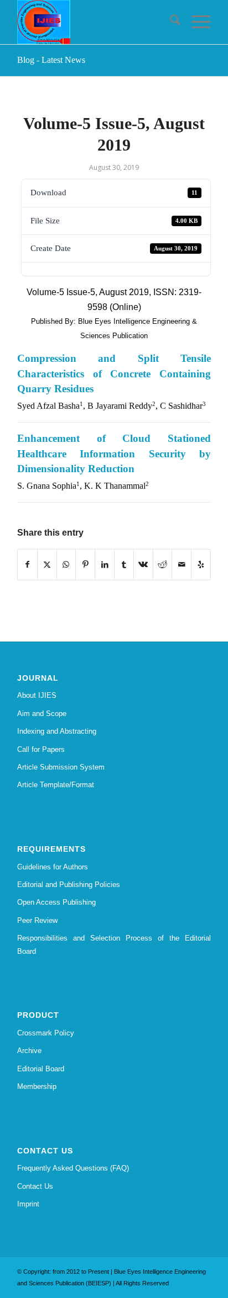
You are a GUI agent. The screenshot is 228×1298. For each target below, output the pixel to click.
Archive (29, 1050)
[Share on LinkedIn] (104, 564)
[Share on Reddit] (162, 564)
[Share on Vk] (143, 564)
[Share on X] (47, 564)
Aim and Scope (41, 713)
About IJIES (36, 695)
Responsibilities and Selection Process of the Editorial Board (114, 944)
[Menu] (195, 22)
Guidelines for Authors (52, 867)
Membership (36, 1086)
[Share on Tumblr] (124, 564)
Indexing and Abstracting (56, 731)
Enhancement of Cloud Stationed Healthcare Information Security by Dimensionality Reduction (114, 453)
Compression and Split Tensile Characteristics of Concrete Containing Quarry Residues (114, 373)
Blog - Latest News (51, 60)
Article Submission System (61, 767)
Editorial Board (40, 1069)
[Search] (169, 22)
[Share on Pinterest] (85, 564)
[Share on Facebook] (27, 564)
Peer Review (37, 920)
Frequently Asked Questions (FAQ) (73, 1168)
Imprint (28, 1204)
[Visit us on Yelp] (200, 564)
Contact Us (35, 1186)
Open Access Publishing (56, 902)
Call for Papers (41, 749)
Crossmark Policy (45, 1033)
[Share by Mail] (181, 564)
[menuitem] (169, 22)
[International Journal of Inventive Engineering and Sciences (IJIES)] (94, 22)
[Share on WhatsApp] (66, 564)
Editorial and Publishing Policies (68, 884)
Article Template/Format (55, 785)
